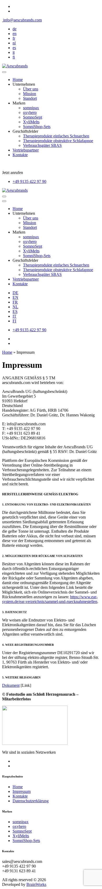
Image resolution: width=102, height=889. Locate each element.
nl (14, 43)
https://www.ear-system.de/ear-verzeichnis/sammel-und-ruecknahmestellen (50, 599)
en (14, 33)
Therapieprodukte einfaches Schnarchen (56, 136)
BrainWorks (36, 884)
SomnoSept (32, 117)
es (14, 47)
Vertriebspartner (26, 150)
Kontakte (20, 155)
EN (15, 297)
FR (15, 302)
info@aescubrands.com (22, 20)
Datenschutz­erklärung (31, 801)
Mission (29, 93)
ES (15, 311)
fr (14, 38)
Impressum (22, 791)
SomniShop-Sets (36, 126)
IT (14, 316)
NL (15, 307)
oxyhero (30, 112)
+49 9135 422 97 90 (29, 181)
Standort (30, 98)
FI (14, 321)
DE (15, 292)
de (14, 29)
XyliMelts (31, 122)
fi (14, 57)
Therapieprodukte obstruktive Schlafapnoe (58, 140)
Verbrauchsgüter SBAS (42, 145)
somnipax (31, 108)
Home (18, 79)
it (14, 52)
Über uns (30, 89)
